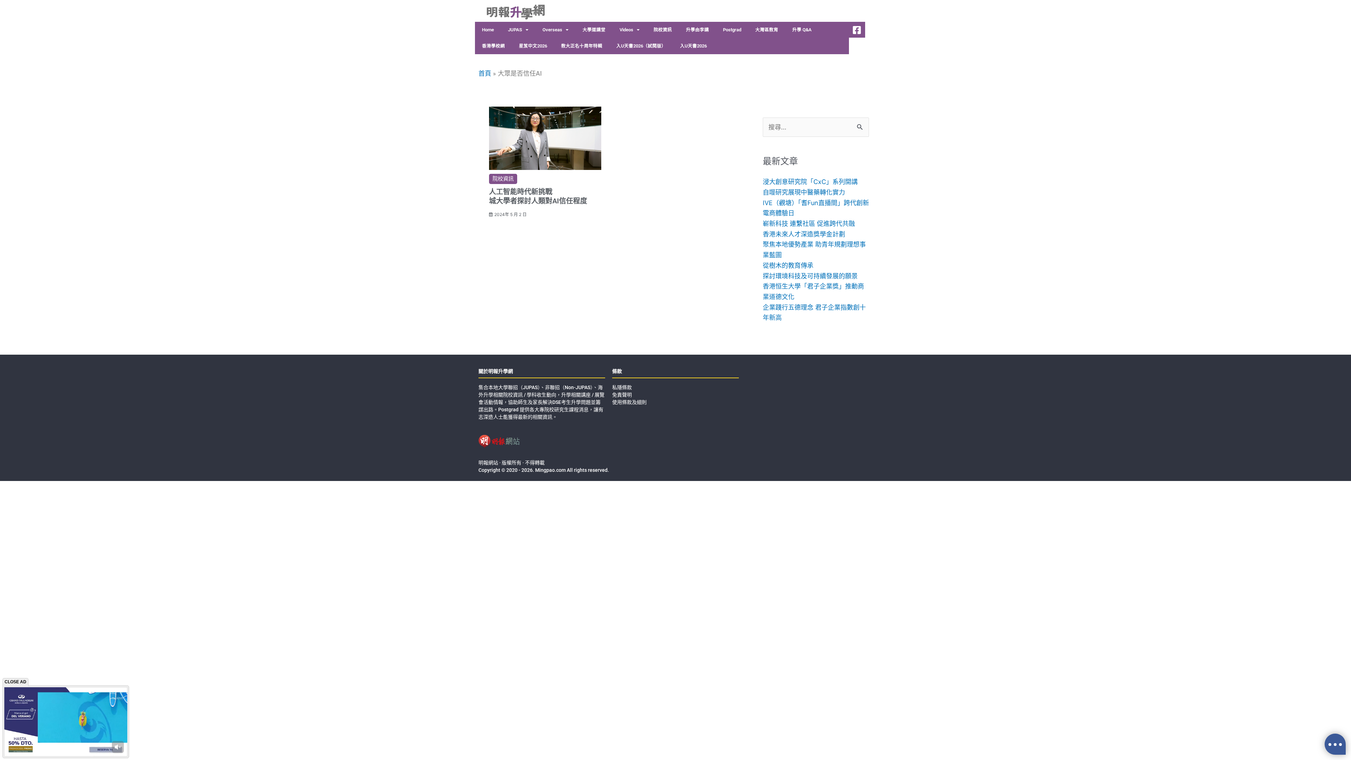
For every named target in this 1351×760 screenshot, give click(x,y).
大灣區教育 (766, 29)
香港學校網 (493, 46)
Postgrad (732, 29)
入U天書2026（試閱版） (641, 46)
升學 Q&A (802, 29)
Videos (626, 29)
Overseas (552, 29)
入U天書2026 (693, 46)
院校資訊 (663, 29)
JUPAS (515, 29)
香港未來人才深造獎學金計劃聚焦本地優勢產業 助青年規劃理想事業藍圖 (814, 244)
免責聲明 (622, 395)
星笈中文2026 (533, 46)
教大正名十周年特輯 (581, 46)
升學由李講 (697, 29)
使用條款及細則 (629, 402)
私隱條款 (622, 387)
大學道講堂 (594, 29)
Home (488, 29)
